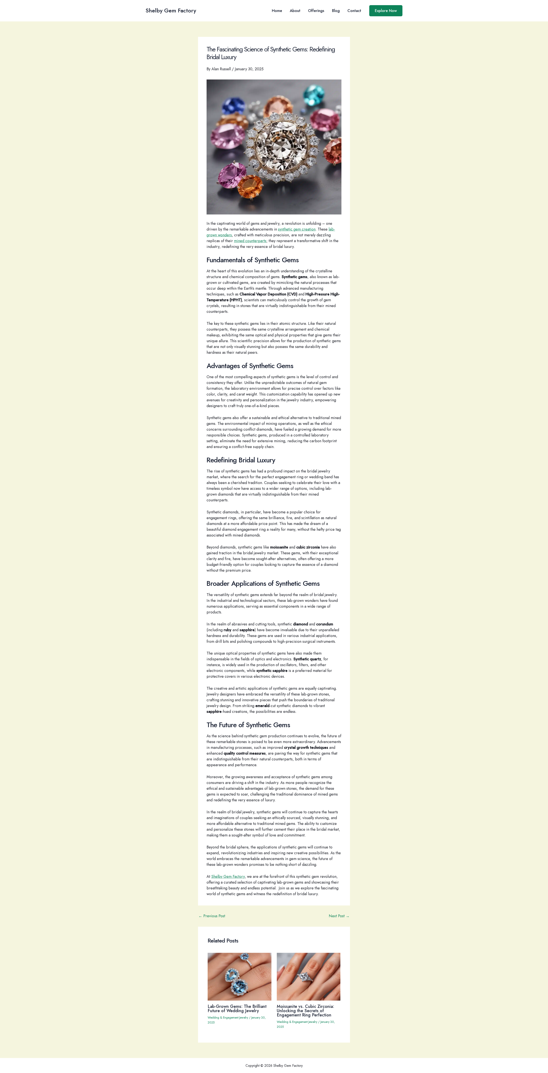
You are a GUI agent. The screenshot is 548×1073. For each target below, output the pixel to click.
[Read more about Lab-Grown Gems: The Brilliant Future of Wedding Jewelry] (239, 976)
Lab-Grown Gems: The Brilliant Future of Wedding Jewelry (237, 1008)
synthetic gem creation (297, 229)
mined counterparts (250, 241)
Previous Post (211, 916)
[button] (385, 10)
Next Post (339, 916)
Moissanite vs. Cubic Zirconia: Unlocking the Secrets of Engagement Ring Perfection (305, 1010)
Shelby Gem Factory (171, 10)
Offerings (316, 10)
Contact (354, 10)
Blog (336, 10)
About (295, 10)
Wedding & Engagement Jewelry (228, 1017)
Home (277, 10)
